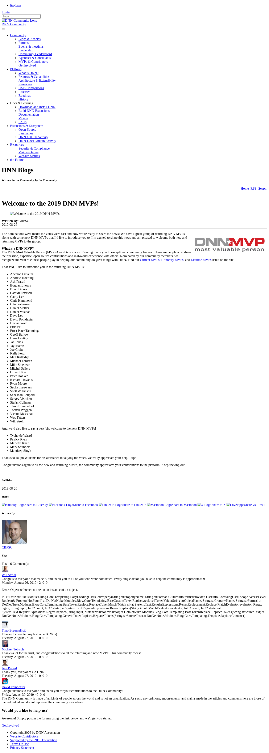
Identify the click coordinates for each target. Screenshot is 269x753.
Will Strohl (9, 575)
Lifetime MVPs (201, 260)
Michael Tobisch (13, 649)
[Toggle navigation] (3, 29)
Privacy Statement (22, 747)
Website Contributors (24, 736)
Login (6, 12)
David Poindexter (13, 687)
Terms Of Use (19, 744)
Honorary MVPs (172, 260)
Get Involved (10, 725)
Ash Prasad (9, 668)
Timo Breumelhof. (14, 630)
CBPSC (7, 547)
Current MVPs (150, 260)
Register (15, 5)
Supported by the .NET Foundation (33, 740)
